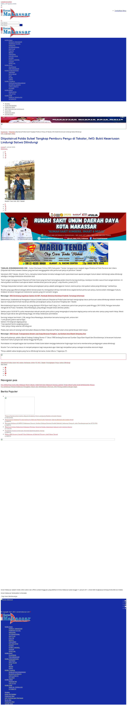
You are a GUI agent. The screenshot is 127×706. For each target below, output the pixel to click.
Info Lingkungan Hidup (8, 134)
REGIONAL (4, 149)
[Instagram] (5, 371)
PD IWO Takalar (40, 363)
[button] (21, 25)
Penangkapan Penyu (52, 363)
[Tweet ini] (5, 154)
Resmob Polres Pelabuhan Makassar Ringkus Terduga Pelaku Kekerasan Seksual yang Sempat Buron (39, 427)
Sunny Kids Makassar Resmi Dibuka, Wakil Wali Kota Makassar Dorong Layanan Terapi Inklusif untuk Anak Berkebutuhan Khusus (48, 385)
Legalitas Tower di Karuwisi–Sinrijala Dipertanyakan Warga (25, 431)
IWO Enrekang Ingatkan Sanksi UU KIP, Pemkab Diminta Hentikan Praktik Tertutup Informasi (47, 296)
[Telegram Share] (5, 156)
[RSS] (5, 375)
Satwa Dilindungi (65, 363)
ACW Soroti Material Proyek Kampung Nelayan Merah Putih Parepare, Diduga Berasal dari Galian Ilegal (39, 419)
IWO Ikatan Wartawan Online (25, 363)
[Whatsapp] (5, 158)
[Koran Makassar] (16, 19)
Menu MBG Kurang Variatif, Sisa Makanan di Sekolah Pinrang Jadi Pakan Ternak (32, 434)
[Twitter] (5, 370)
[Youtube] (5, 373)
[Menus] (1, 5)
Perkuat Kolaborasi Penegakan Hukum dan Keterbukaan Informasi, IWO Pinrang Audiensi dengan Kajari (39, 387)
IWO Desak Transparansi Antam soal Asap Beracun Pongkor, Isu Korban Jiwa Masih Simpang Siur (48, 334)
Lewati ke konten (6, 2)
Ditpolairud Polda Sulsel (8, 363)
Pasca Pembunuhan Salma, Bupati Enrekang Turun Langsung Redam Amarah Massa (33, 416)
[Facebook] (5, 368)
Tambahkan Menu (120, 11)
